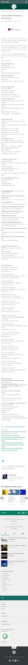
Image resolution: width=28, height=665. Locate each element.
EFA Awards (11, 426)
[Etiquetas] (22, 533)
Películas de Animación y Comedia (9, 448)
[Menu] (26, 2)
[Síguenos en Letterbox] (23, 513)
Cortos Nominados (5, 442)
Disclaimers (4, 641)
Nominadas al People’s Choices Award (10, 435)
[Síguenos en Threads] (26, 513)
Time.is (3, 608)
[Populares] (14, 533)
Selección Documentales (20, 437)
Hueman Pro (21, 657)
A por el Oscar (5, 2)
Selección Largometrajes (7, 437)
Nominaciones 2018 (19, 426)
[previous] (1, 498)
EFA (7, 426)
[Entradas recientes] (5, 533)
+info (2, 175)
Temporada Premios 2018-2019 (8, 468)
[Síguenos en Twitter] (18, 513)
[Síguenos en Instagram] (21, 513)
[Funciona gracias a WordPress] (10, 656)
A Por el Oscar (7, 21)
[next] (26, 498)
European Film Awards (7, 11)
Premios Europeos (20, 11)
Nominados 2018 (16, 431)
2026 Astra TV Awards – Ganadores (17, 545)
